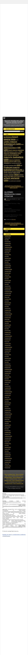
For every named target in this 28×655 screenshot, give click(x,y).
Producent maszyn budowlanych (12, 168)
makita (5, 155)
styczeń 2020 (7, 286)
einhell (11, 145)
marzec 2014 (7, 404)
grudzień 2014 (8, 388)
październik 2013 (8, 413)
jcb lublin (15, 152)
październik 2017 (8, 336)
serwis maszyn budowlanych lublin (17, 171)
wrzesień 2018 (8, 315)
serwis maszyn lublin (10, 172)
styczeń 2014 (7, 408)
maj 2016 (7, 356)
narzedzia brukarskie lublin (16, 163)
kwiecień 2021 (8, 258)
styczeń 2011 (7, 467)
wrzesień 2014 (8, 393)
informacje (10, 152)
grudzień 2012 (8, 432)
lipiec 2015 (7, 375)
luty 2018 (7, 328)
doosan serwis (6, 145)
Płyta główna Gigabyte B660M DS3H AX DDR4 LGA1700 (14, 187)
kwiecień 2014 (8, 402)
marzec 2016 (7, 360)
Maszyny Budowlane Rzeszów (18, 480)
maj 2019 (7, 300)
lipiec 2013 (7, 419)
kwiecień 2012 (8, 447)
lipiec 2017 (7, 341)
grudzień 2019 (8, 287)
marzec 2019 (7, 304)
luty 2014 (7, 406)
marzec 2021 (7, 260)
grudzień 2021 (8, 243)
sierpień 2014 (8, 395)
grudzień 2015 (8, 365)
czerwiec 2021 (8, 254)
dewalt (22, 144)
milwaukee (7, 163)
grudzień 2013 (8, 410)
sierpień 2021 (8, 250)
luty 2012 (7, 451)
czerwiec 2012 (8, 443)
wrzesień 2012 (8, 438)
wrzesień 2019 (8, 293)
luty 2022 (7, 239)
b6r (5, 137)
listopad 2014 (7, 389)
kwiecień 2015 (8, 380)
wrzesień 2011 (8, 460)
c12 (16, 139)
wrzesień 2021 (8, 249)
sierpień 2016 (8, 350)
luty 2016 (7, 362)
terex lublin (10, 176)
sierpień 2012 (8, 439)
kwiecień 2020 (8, 280)
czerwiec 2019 (8, 299)
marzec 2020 (7, 282)
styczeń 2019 (7, 308)
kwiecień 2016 (8, 358)
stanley (5, 176)
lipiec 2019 (7, 297)
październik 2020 (8, 269)
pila (21, 165)
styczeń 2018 (7, 330)
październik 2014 (8, 391)
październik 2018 (8, 313)
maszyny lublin (13, 161)
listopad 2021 (7, 245)
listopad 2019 (7, 289)
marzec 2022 (7, 237)
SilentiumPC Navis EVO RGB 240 (13, 185)
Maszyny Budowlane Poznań (12, 481)
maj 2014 (7, 401)
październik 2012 (8, 436)
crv (17, 139)
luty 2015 (7, 384)
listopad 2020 (7, 267)
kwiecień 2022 (8, 236)
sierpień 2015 (8, 373)
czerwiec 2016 (8, 354)
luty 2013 (7, 428)
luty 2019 (7, 306)
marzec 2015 (7, 382)
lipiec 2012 (7, 441)
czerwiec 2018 (8, 321)
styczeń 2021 (7, 263)
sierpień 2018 (8, 317)
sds (23, 170)
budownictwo (7, 200)
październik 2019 (8, 291)
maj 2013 (7, 423)
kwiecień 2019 (8, 302)
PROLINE (18, 170)
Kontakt (6, 230)
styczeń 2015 (7, 386)
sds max (9, 171)
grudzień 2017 (8, 332)
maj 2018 (7, 323)
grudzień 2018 (8, 310)
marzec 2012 (7, 449)
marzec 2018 (7, 326)
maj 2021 (7, 256)
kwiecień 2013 (8, 425)
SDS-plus (6, 171)
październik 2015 (8, 369)
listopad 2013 (7, 412)
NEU (15, 165)
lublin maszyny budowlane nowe (13, 152)
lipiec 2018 (7, 319)
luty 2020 (7, 284)
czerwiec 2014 (8, 399)
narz (10, 163)
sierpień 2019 (8, 295)
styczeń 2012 (7, 452)
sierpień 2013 (8, 417)
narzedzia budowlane (9, 165)
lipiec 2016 (7, 352)
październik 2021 (8, 247)
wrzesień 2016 (8, 349)
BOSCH (9, 137)
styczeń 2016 (7, 363)
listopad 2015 (7, 367)
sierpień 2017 (8, 339)
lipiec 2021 (7, 252)
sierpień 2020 (8, 273)
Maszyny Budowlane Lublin (18, 477)
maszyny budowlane (13, 155)
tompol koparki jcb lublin (19, 176)
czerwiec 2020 (8, 276)
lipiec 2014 (7, 397)
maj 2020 (7, 278)
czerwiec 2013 (8, 421)
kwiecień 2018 (8, 325)
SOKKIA (21, 174)
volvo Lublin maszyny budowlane (15, 180)
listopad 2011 (7, 456)
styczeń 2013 (7, 430)
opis (18, 165)
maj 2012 (7, 445)
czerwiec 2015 (8, 376)
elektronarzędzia (10, 148)
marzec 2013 (7, 426)
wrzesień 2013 (8, 415)
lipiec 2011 (7, 464)
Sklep (16, 175)
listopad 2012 (7, 434)
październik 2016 (8, 347)
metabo (19, 161)
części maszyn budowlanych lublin (12, 143)
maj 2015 (7, 378)
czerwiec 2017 (8, 343)
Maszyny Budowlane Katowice (11, 478)
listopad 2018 (7, 312)
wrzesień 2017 (8, 338)
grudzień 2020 (8, 265)
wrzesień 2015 (8, 371)
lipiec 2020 (7, 275)
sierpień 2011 (7, 462)
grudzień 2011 (8, 454)
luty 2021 (7, 262)
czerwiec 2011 (8, 465)
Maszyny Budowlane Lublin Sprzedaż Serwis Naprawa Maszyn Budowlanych (14, 122)
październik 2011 (8, 458)
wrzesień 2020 (8, 271)
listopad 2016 (7, 345)
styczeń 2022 (7, 241)
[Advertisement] (14, 61)
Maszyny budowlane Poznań (10, 474)
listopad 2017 (7, 334)
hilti (16, 147)
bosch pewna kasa (11, 138)
